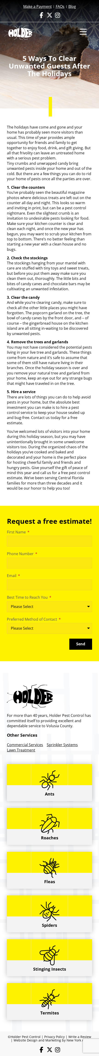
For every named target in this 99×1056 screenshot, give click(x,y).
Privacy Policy (54, 1037)
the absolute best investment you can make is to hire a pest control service (43, 407)
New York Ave (77, 1040)
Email (12, 575)
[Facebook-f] (41, 15)
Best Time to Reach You (28, 597)
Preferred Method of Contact (32, 619)
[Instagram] (58, 15)
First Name (17, 532)
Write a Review (79, 1037)
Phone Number (21, 553)
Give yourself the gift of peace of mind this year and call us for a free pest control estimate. (48, 473)
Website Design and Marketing (37, 1040)
